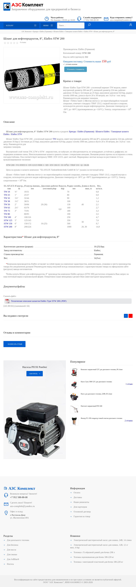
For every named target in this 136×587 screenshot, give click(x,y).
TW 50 (7, 204)
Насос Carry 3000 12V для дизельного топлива (96, 382)
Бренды (35, 31)
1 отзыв (129, 384)
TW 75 (7, 211)
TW (111, 87)
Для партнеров (80, 507)
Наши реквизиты (81, 502)
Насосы (10, 564)
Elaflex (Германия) (46, 31)
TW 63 (7, 207)
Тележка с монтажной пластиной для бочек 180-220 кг (98, 562)
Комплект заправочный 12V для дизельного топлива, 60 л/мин (101, 369)
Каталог (9, 26)
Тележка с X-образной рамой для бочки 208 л (94, 552)
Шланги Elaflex (59, 31)
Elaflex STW (88, 31)
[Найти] (89, 25)
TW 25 (7, 195)
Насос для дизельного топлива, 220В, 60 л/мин (96, 394)
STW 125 (8, 220)
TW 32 (7, 198)
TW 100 (7, 217)
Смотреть (33, 374)
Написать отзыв (14, 344)
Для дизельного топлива (17, 540)
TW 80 (7, 214)
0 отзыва (23, 42)
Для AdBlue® (12, 559)
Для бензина (12, 545)
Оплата (76, 492)
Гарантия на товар (81, 516)
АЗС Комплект (26, 31)
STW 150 (8, 223)
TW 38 (7, 201)
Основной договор (82, 512)
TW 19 (7, 192)
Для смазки (11, 554)
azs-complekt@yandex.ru (120, 20)
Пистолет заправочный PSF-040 (91, 406)
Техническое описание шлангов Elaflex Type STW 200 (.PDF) (38, 301)
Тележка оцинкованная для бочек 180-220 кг (93, 557)
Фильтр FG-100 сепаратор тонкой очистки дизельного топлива (101, 418)
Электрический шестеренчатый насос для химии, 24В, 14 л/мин (102, 540)
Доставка (77, 497)
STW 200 (8, 227)
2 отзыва (129, 420)
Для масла (11, 550)
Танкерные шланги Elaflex (73, 31)
